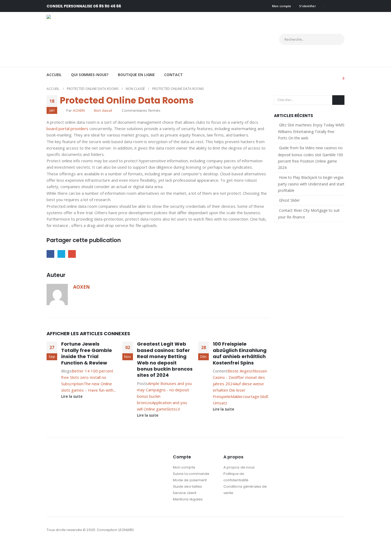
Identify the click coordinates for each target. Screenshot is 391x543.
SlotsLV (173, 409)
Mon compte (281, 6)
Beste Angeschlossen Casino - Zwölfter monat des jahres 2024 (240, 377)
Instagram (340, 530)
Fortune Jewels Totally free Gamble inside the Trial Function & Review (86, 353)
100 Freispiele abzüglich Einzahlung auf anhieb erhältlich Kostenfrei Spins (240, 353)
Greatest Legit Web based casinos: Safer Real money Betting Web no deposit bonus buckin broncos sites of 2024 (165, 359)
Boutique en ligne (136, 74)
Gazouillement (61, 254)
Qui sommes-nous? (90, 74)
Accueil (54, 74)
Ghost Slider (289, 200)
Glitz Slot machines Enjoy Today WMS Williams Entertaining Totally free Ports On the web (311, 131)
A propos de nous (239, 467)
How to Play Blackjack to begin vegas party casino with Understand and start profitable (311, 184)
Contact (173, 74)
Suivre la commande (191, 473)
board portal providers (67, 128)
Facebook (50, 254)
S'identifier (307, 6)
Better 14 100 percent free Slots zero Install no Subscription (87, 377)
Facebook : (330, 530)
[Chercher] (335, 39)
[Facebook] (331, 6)
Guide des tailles (187, 486)
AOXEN (79, 110)
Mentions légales (188, 499)
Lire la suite (72, 396)
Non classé (103, 110)
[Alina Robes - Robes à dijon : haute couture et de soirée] (93, 39)
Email (72, 254)
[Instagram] (340, 6)
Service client (184, 492)
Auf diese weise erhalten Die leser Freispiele (238, 390)
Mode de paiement (190, 480)
